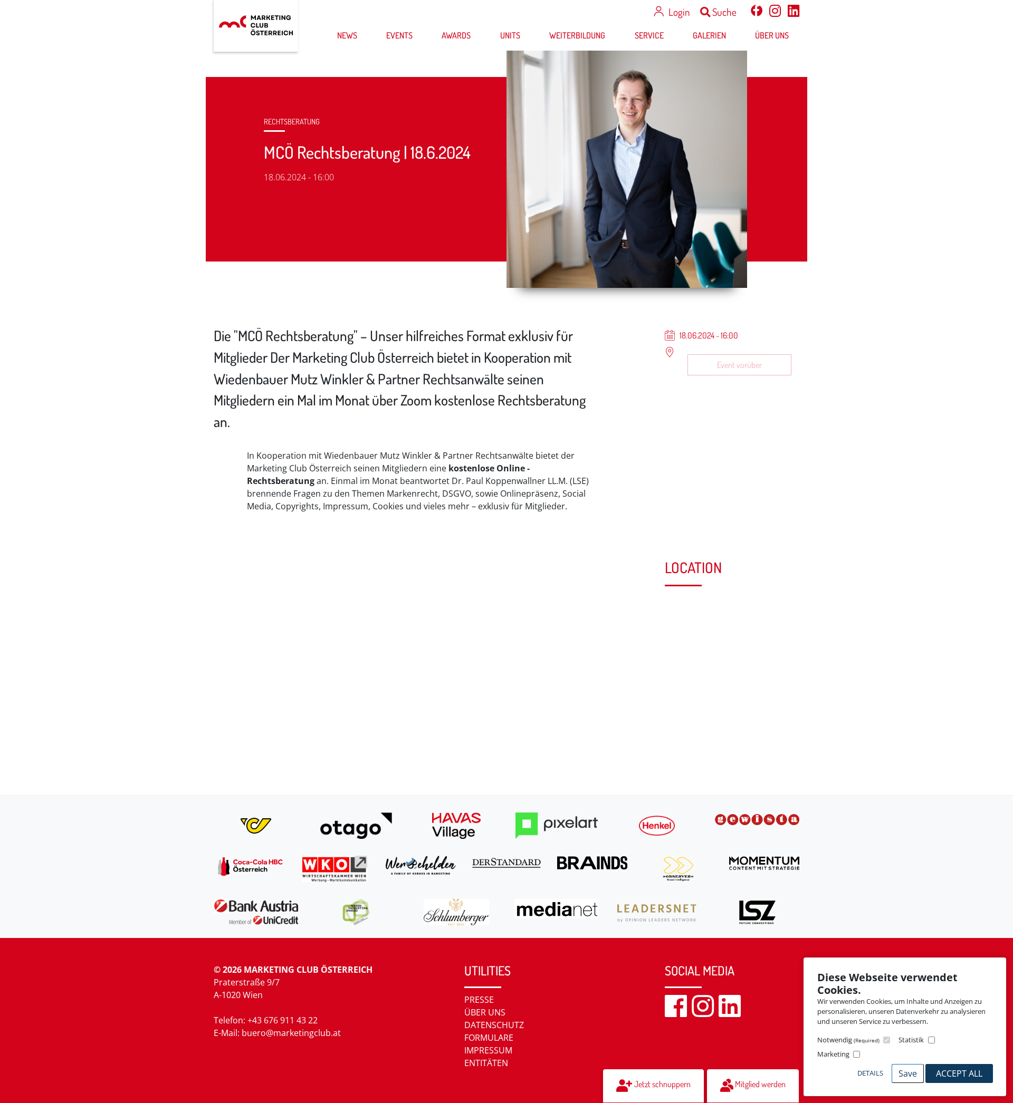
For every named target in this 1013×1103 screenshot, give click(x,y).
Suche (723, 11)
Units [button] (510, 35)
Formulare (488, 1037)
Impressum (488, 1050)
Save (908, 1073)
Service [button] (649, 35)
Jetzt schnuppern (662, 1084)
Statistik (911, 1039)
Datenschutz (494, 1025)
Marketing (833, 1054)
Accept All (959, 1073)
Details (870, 1073)
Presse (479, 999)
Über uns (484, 1012)
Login (679, 11)
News (347, 35)
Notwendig (848, 1039)
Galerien (709, 35)
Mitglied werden (759, 1084)
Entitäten (486, 1063)
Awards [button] (456, 35)
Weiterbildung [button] (577, 35)
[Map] (431, 664)
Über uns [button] (772, 35)
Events (399, 35)
